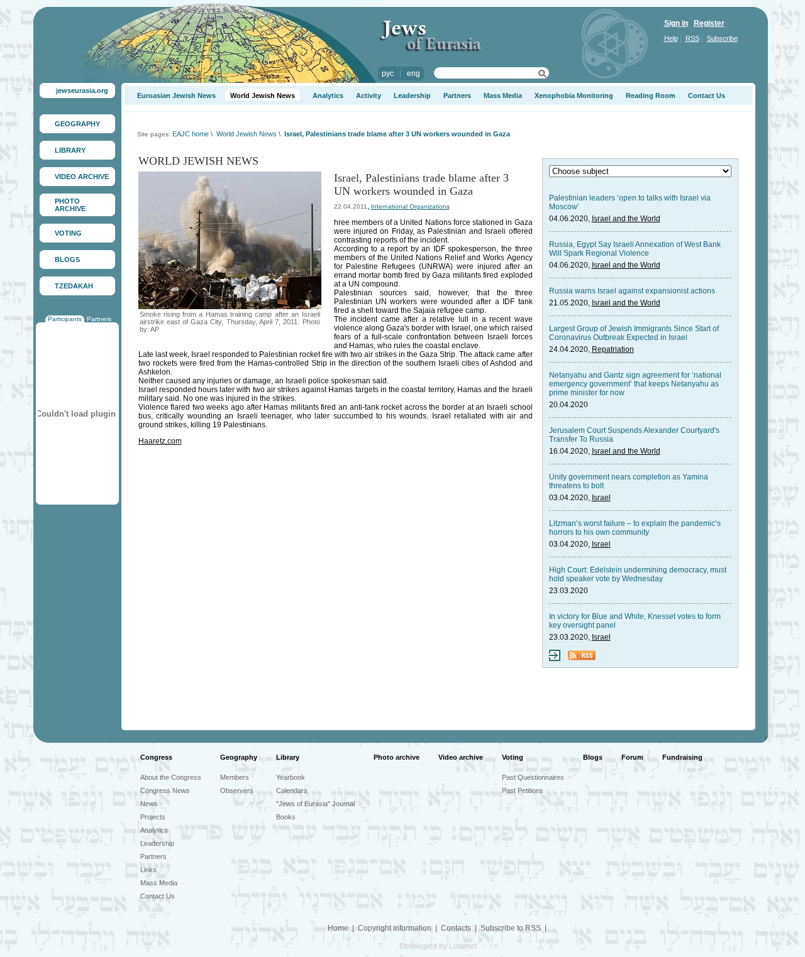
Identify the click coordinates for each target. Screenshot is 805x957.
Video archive (460, 757)
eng (413, 73)
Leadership (412, 95)
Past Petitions (522, 790)
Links (148, 869)
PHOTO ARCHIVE (70, 204)
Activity (368, 95)
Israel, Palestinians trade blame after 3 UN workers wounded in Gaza (397, 134)
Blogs (592, 757)
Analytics (328, 95)
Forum (632, 757)
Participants (65, 318)
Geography (238, 757)
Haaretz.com (160, 441)
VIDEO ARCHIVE (82, 176)
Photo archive (396, 757)
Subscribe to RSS (510, 928)
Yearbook (290, 777)
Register (709, 23)
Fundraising (682, 757)
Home (338, 928)
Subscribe (722, 38)
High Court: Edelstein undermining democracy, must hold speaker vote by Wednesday (637, 574)
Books (286, 817)
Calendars (292, 790)
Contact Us (706, 95)
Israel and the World (626, 218)
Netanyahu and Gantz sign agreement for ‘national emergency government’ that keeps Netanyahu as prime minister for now (635, 384)
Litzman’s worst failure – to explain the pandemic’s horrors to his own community (635, 528)
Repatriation (613, 349)
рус (388, 73)
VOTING (68, 233)
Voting (512, 757)
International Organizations (410, 206)
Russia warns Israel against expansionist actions (632, 291)
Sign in (676, 23)
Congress (156, 757)
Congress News (165, 790)
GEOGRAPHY (77, 124)
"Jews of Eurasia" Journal (315, 803)
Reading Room (650, 95)
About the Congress (170, 777)
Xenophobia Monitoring (574, 95)
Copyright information (394, 928)
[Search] (542, 75)
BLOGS (67, 259)
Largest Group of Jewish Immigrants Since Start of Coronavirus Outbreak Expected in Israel (634, 333)
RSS (692, 38)
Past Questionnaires (533, 777)
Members (234, 777)
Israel (601, 497)
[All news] (554, 658)
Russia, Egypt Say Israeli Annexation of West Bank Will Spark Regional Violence (635, 249)
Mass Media (503, 95)
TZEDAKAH (74, 286)
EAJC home (190, 134)
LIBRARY (70, 150)
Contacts (456, 928)
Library (287, 757)
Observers (236, 790)
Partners (99, 318)
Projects (152, 817)
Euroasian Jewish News (176, 95)
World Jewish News (262, 95)
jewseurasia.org (82, 90)
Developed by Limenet (438, 946)
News (149, 803)
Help (671, 38)
